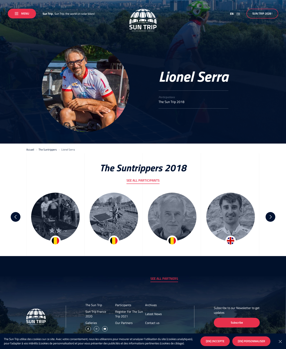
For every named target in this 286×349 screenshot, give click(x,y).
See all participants (143, 180)
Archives (151, 305)
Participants (123, 305)
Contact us (152, 322)
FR (238, 13)
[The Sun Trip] (143, 20)
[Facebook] (88, 329)
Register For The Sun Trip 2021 (129, 314)
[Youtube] (105, 329)
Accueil (30, 149)
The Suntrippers (48, 149)
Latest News (153, 314)
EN (231, 13)
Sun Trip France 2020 (95, 314)
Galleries (91, 322)
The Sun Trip (93, 305)
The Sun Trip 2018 (171, 102)
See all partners (164, 278)
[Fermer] (280, 341)
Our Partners (123, 322)
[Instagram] (96, 329)
